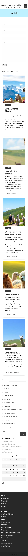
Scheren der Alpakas (9, 402)
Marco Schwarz (9, 372)
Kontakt (11, 1)
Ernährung (6, 388)
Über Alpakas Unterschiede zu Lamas (13, 409)
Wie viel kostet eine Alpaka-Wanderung (13, 233)
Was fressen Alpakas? (9, 423)
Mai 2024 (3, 503)
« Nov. (3, 483)
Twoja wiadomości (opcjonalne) (9, 42)
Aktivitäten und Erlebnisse (10, 385)
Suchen (3, 431)
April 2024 (3, 506)
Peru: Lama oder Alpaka (11, 109)
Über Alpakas (7, 406)
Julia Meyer (9, 193)
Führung (8, 105)
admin (7, 133)
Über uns (16, 1)
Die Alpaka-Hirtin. (12, 294)
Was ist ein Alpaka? (8, 427)
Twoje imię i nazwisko (7, 24)
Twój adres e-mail (6, 30)
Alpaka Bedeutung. (12, 352)
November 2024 (5, 498)
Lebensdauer (7, 399)
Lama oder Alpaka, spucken (12, 172)
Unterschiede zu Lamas (9, 413)
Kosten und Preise (8, 395)
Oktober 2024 (4, 500)
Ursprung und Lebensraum (10, 416)
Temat (3, 36)
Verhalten (6, 420)
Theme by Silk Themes (14, 554)
